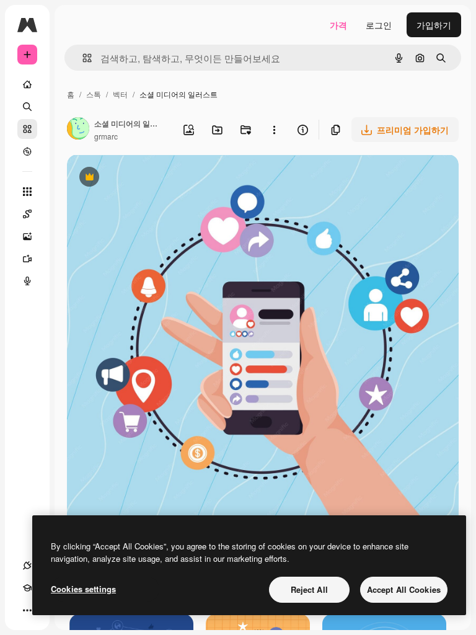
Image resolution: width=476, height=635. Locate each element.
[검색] (27, 107)
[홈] (27, 84)
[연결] (27, 565)
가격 (338, 25)
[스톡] (27, 129)
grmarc (106, 136)
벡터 (120, 94)
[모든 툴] (27, 192)
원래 (138, 178)
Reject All (309, 589)
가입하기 (433, 25)
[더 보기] (27, 610)
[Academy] (27, 588)
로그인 (379, 25)
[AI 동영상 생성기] (27, 259)
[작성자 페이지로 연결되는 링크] (78, 129)
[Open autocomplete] (82, 58)
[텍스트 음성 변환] (27, 281)
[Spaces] (27, 214)
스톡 (93, 94)
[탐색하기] (27, 151)
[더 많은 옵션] (274, 129)
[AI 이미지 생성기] (27, 236)
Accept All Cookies (404, 589)
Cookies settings (83, 589)
